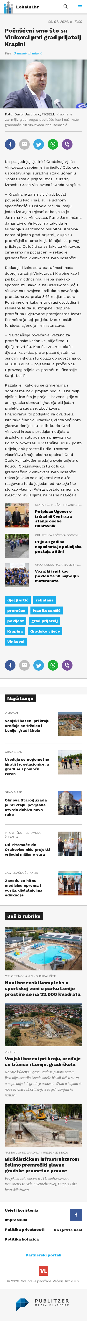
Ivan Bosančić (46, 610)
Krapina (15, 631)
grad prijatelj (44, 621)
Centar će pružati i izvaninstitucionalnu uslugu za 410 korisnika (58, 505)
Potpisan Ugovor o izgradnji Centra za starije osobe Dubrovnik (53, 518)
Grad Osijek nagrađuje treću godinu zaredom (58, 564)
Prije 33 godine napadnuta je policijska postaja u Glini (58, 547)
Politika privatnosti (24, 1229)
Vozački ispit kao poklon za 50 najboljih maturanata (57, 576)
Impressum (16, 1220)
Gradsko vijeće (45, 631)
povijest (15, 621)
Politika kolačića (22, 1239)
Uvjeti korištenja (21, 1210)
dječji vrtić (17, 600)
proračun (16, 610)
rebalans (45, 600)
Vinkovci (15, 641)
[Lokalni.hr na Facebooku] (76, 1215)
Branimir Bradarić (28, 53)
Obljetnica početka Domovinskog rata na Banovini (58, 535)
